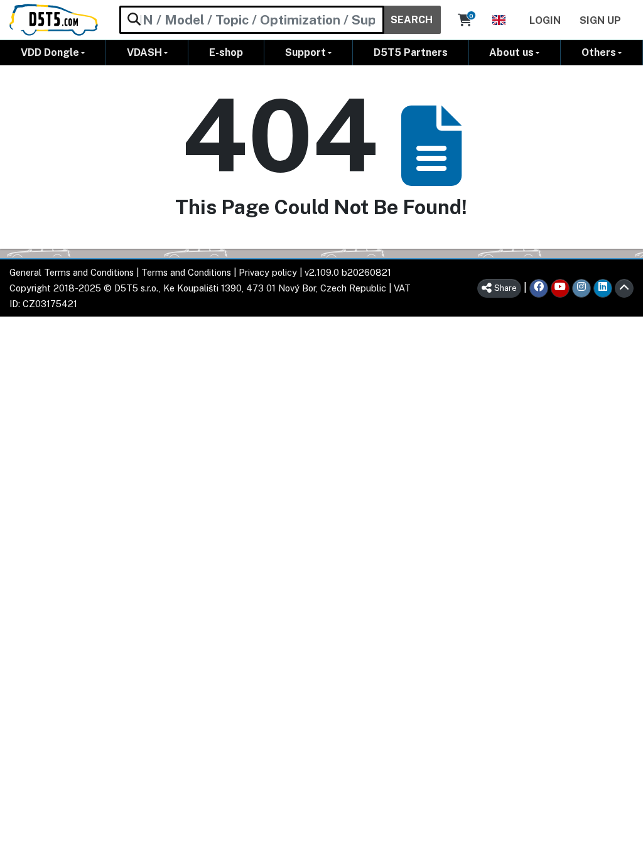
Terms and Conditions (186, 272)
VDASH (144, 52)
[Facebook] (538, 288)
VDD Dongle (50, 52)
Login (545, 20)
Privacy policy (268, 272)
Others (598, 52)
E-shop (226, 52)
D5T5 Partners (411, 52)
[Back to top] (624, 288)
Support (305, 52)
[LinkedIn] (602, 288)
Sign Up (600, 20)
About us (511, 52)
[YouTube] (560, 288)
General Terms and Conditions (71, 272)
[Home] (53, 20)
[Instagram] (581, 288)
